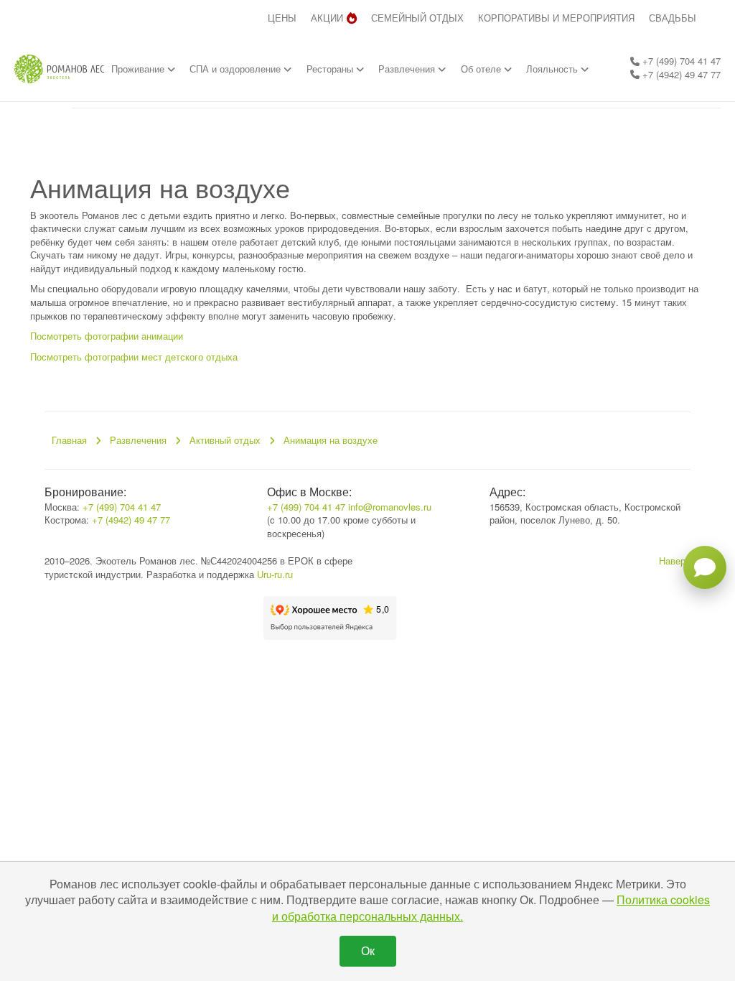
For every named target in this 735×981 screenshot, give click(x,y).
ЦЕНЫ (282, 17)
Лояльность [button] (553, 68)
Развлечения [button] (408, 68)
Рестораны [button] (331, 68)
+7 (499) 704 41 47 (680, 61)
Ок (368, 950)
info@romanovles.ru (389, 506)
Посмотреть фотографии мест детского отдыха (134, 356)
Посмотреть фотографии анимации (106, 336)
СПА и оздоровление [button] (236, 68)
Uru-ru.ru (275, 574)
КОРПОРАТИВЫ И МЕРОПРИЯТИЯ (556, 17)
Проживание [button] (139, 68)
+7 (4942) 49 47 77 (680, 74)
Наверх (674, 560)
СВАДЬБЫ (672, 17)
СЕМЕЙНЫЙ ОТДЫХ (417, 17)
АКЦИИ (327, 17)
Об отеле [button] (482, 68)
